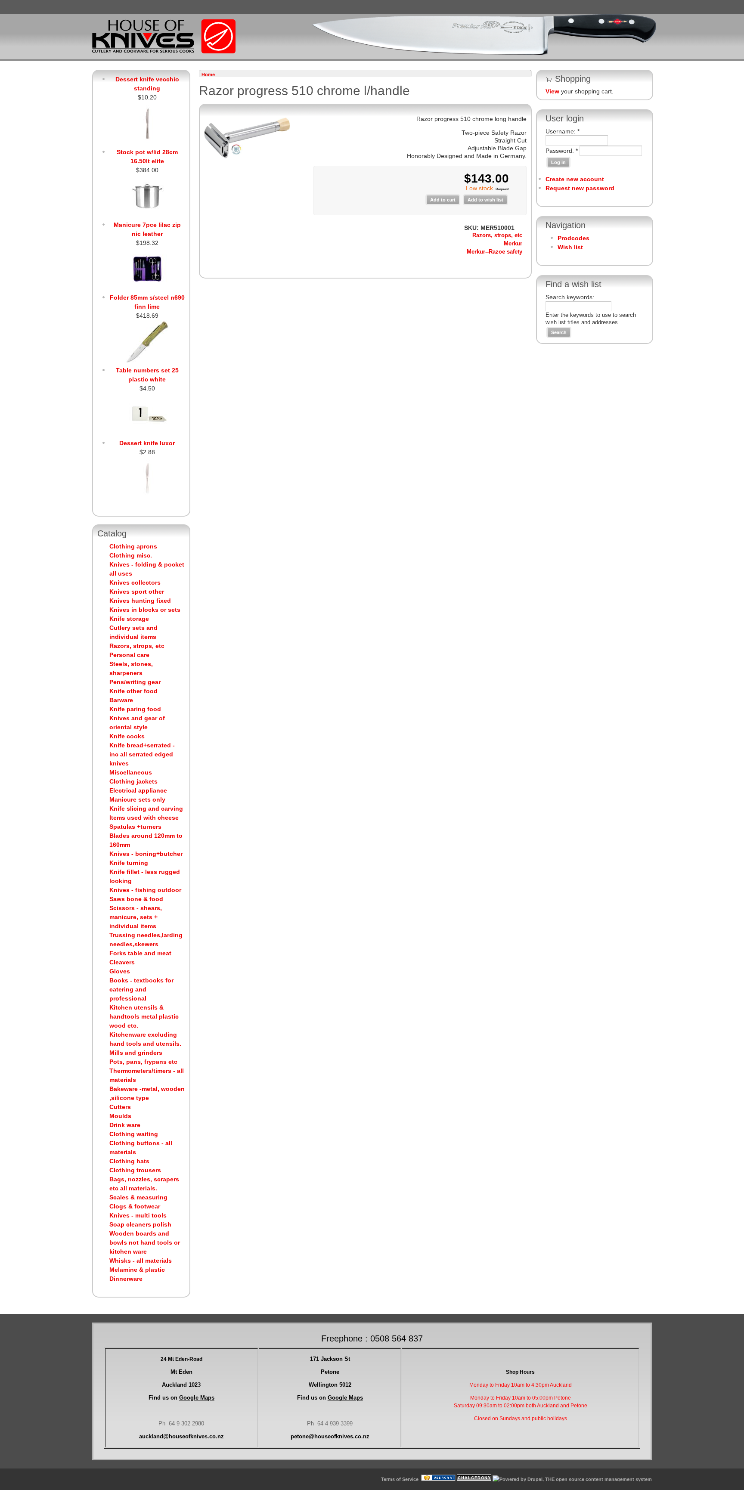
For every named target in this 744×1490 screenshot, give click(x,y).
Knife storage (129, 618)
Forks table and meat (140, 953)
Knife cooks (127, 736)
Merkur (513, 244)
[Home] (164, 52)
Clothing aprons (133, 546)
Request (502, 189)
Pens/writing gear (135, 681)
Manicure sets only (137, 799)
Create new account (575, 179)
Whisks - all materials (140, 1260)
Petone (330, 1372)
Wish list (570, 247)
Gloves (119, 971)
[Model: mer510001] (247, 156)
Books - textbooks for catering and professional (141, 989)
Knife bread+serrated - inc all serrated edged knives (142, 754)
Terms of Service (399, 1479)
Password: (562, 150)
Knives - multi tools (138, 1215)
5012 (330, 1385)
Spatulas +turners (135, 826)
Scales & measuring (138, 1197)
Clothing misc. (130, 555)
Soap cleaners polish (140, 1224)
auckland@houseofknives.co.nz (181, 1436)
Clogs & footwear (134, 1206)
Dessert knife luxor (147, 443)
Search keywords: (570, 297)
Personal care (129, 654)
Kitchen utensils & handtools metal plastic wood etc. (144, 1016)
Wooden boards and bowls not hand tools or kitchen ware (144, 1242)
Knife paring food (135, 709)
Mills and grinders (135, 1052)
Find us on (181, 1397)
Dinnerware (126, 1278)
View (552, 91)
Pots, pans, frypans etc (143, 1061)
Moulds (120, 1115)
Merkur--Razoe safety (494, 252)
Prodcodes (573, 238)
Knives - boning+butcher (146, 853)
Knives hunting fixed (140, 600)
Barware (121, 700)
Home (208, 74)
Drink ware (124, 1124)
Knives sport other (136, 591)
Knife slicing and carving (146, 808)
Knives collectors (135, 582)
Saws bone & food (136, 898)
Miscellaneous (130, 772)
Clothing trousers (135, 1170)
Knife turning (128, 862)
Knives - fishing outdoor (145, 889)
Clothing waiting (133, 1134)
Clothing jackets (133, 781)
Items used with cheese (144, 817)
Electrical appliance (138, 790)
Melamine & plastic (137, 1269)
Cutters (120, 1106)
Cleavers (122, 962)
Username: (563, 131)
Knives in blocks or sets (144, 609)
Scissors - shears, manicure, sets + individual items (135, 917)
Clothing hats (129, 1161)
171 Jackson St (330, 1359)
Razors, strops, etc (136, 645)
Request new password (580, 188)
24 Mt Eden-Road (181, 1359)
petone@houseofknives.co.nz (330, 1436)
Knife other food (133, 691)
